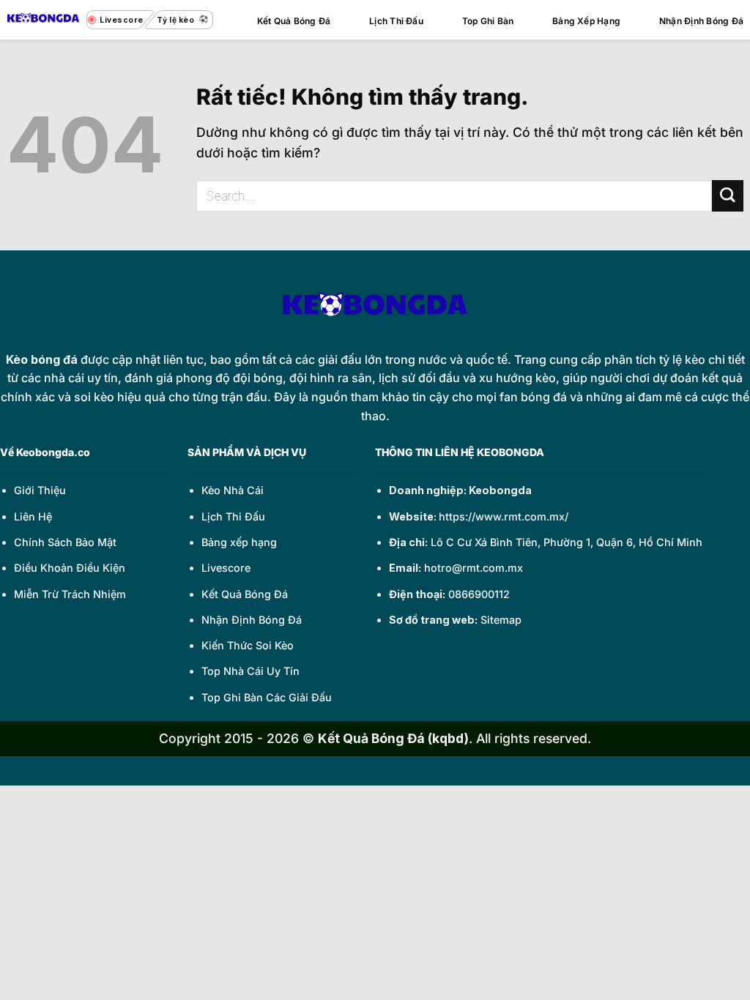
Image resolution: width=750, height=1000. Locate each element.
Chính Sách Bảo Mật (65, 542)
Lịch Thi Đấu (396, 20)
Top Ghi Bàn (488, 20)
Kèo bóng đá (42, 359)
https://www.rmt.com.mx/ (503, 516)
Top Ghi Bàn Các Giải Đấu (266, 697)
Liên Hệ (33, 516)
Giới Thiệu (40, 490)
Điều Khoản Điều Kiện (69, 567)
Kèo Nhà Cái (232, 490)
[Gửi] (727, 196)
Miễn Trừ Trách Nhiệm (70, 594)
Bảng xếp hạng (239, 542)
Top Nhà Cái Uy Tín (250, 671)
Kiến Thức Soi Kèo (247, 645)
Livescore (225, 567)
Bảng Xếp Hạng (586, 20)
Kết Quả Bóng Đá (294, 20)
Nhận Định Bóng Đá (701, 20)
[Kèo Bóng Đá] (43, 19)
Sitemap (500, 619)
